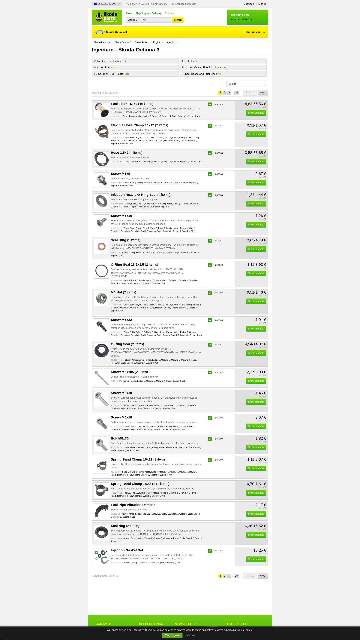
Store (129, 13)
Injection (171, 42)
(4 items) (126, 153)
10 (236, 92)
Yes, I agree (172, 635)
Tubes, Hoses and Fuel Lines (199, 73)
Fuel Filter (188, 61)
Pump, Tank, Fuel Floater (109, 73)
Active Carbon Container (108, 61)
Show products (256, 112)
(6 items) (132, 104)
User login (249, 4)
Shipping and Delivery (148, 13)
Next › (263, 92)
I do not (190, 635)
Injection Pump (103, 67)
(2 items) (139, 125)
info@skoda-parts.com (184, 4)
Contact (169, 13)
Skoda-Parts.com (107, 17)
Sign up (262, 4)
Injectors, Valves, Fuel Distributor (201, 67)
